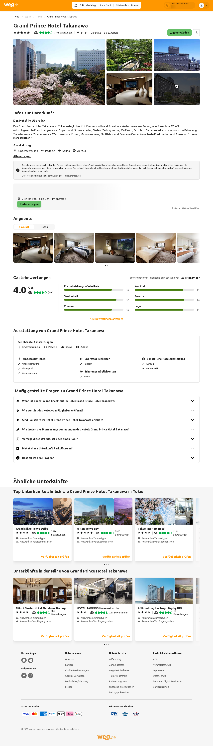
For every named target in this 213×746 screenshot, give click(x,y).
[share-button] (196, 32)
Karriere (69, 665)
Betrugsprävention (119, 692)
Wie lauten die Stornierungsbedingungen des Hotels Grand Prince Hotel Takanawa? (76, 429)
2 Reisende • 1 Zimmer (127, 5)
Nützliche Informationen (121, 687)
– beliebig (90, 5)
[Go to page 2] (107, 265)
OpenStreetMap (191, 208)
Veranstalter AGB (162, 665)
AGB (155, 659)
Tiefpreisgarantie (118, 676)
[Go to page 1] (105, 265)
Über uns (70, 659)
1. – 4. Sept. (105, 5)
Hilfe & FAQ (115, 659)
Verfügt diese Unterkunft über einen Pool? (50, 438)
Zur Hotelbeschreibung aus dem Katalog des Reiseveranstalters (51, 176)
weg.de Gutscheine (119, 670)
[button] (59, 72)
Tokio (82, 5)
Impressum (158, 670)
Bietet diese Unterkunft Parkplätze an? (47, 448)
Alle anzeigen (22, 156)
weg (17, 16)
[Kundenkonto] (204, 5)
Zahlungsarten (116, 665)
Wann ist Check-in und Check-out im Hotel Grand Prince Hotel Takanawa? (68, 400)
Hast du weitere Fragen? (38, 457)
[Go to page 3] (108, 564)
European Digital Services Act (168, 681)
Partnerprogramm (118, 681)
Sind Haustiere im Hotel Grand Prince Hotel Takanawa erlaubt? (62, 419)
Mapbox (178, 208)
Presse (68, 687)
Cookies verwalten (75, 676)
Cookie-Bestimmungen (77, 670)
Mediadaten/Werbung (76, 681)
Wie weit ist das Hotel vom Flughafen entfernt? (52, 410)
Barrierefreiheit (161, 687)
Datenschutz (160, 676)
